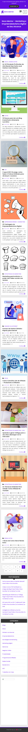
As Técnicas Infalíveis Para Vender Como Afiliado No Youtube (12, 488)
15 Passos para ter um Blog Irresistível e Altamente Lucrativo (12, 120)
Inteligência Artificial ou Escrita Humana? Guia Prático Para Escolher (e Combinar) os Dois (13, 612)
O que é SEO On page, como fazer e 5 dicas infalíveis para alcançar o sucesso (13, 174)
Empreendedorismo (10, 222)
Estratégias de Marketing (12, 274)
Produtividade (6, 654)
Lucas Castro (6, 70)
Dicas (6, 62)
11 (17, 571)
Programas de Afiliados (9, 658)
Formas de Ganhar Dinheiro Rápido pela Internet (12, 330)
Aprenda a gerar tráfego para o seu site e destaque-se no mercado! (13, 435)
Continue (21, 83)
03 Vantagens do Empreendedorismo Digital (12, 225)
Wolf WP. (20, 729)
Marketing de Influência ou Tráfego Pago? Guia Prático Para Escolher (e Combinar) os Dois (13, 597)
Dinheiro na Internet (11, 326)
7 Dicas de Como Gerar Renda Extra (13, 542)
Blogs (6, 116)
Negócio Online (6, 650)
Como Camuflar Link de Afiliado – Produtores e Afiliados (13, 382)
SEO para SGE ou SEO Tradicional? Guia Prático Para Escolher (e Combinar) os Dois (13, 604)
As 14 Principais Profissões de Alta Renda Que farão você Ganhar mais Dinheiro (13, 66)
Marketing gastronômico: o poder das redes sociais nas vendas (12, 278)
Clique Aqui (13, 6)
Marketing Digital (7, 643)
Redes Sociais (6, 661)
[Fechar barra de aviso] (25, 5)
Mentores (5, 647)
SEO (5, 170)
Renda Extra (13, 62)
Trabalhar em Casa (8, 672)
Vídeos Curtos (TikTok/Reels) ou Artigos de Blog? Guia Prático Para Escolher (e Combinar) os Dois (12, 589)
